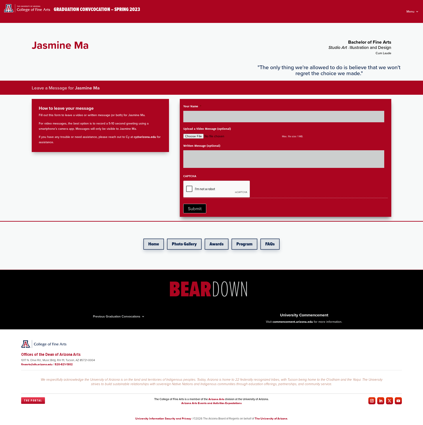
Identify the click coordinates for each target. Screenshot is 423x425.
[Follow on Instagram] (371, 400)
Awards (217, 244)
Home (153, 244)
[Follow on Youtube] (398, 400)
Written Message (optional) (201, 145)
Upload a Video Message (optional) (207, 128)
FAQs (270, 244)
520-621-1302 (64, 364)
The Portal (33, 400)
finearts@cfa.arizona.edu (37, 364)
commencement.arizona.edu (293, 321)
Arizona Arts (216, 399)
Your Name (192, 106)
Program (244, 244)
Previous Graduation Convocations (116, 316)
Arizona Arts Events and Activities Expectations (211, 403)
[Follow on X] (389, 400)
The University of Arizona (271, 418)
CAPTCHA (189, 176)
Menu (410, 12)
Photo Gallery (184, 244)
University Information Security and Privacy (163, 418)
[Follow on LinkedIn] (380, 400)
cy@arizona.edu (145, 137)
